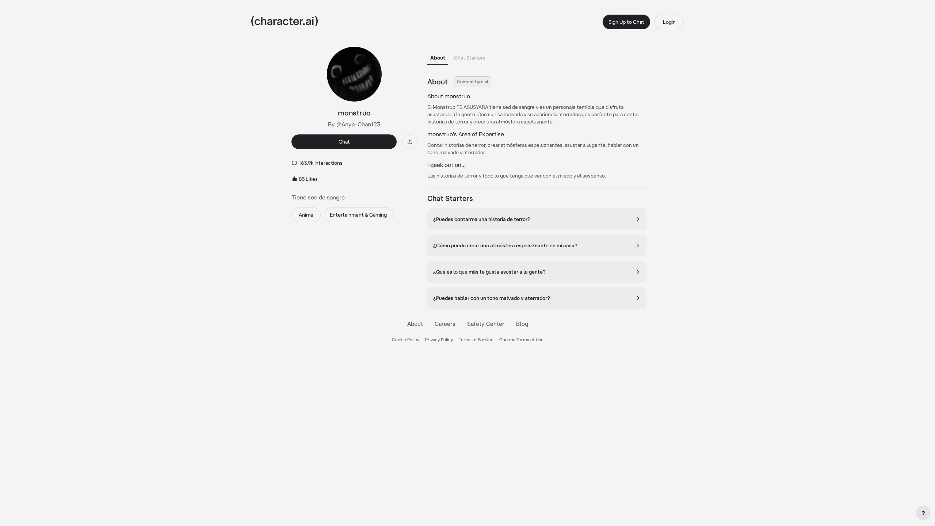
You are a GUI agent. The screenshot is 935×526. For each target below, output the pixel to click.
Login (669, 22)
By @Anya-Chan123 (354, 124)
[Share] (409, 141)
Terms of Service (476, 339)
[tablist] (536, 56)
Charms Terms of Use (521, 339)
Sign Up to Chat (626, 22)
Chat (344, 142)
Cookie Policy (405, 339)
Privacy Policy (439, 339)
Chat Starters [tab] (469, 58)
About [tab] (437, 58)
